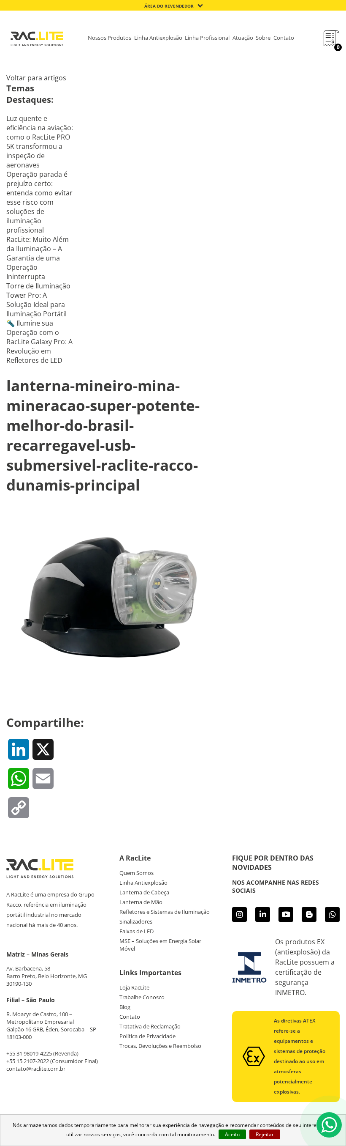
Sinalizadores (135, 921)
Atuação (242, 37)
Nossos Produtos (109, 37)
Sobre (263, 37)
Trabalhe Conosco (142, 997)
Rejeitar (265, 1134)
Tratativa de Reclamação (150, 1026)
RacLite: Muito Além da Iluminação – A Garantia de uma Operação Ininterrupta (37, 258)
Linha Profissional (207, 37)
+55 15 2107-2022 (27, 1061)
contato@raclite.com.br (35, 1068)
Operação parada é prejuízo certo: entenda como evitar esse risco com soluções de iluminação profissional (39, 202)
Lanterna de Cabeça (144, 892)
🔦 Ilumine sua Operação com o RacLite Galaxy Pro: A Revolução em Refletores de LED (39, 341)
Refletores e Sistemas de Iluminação (164, 912)
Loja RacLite (134, 987)
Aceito (232, 1134)
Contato (283, 37)
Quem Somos (136, 873)
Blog (124, 1007)
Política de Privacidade (147, 1036)
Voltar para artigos (36, 77)
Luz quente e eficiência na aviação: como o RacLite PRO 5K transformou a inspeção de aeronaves (39, 142)
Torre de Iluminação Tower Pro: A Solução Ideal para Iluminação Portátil (38, 299)
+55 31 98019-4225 (29, 1053)
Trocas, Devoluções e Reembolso (160, 1046)
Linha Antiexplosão (158, 37)
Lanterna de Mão (140, 902)
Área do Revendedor (169, 6)
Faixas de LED (136, 931)
